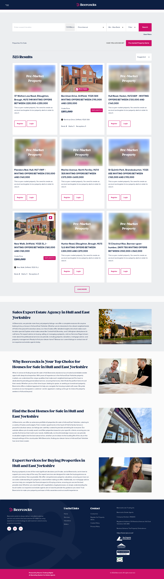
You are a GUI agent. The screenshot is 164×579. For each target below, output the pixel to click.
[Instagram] (15, 529)
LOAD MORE (82, 289)
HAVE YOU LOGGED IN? (115, 43)
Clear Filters (147, 34)
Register (20, 123)
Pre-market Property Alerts (139, 43)
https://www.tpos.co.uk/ (125, 533)
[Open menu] (7, 5)
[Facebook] (9, 529)
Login (31, 123)
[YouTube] (21, 529)
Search (145, 27)
